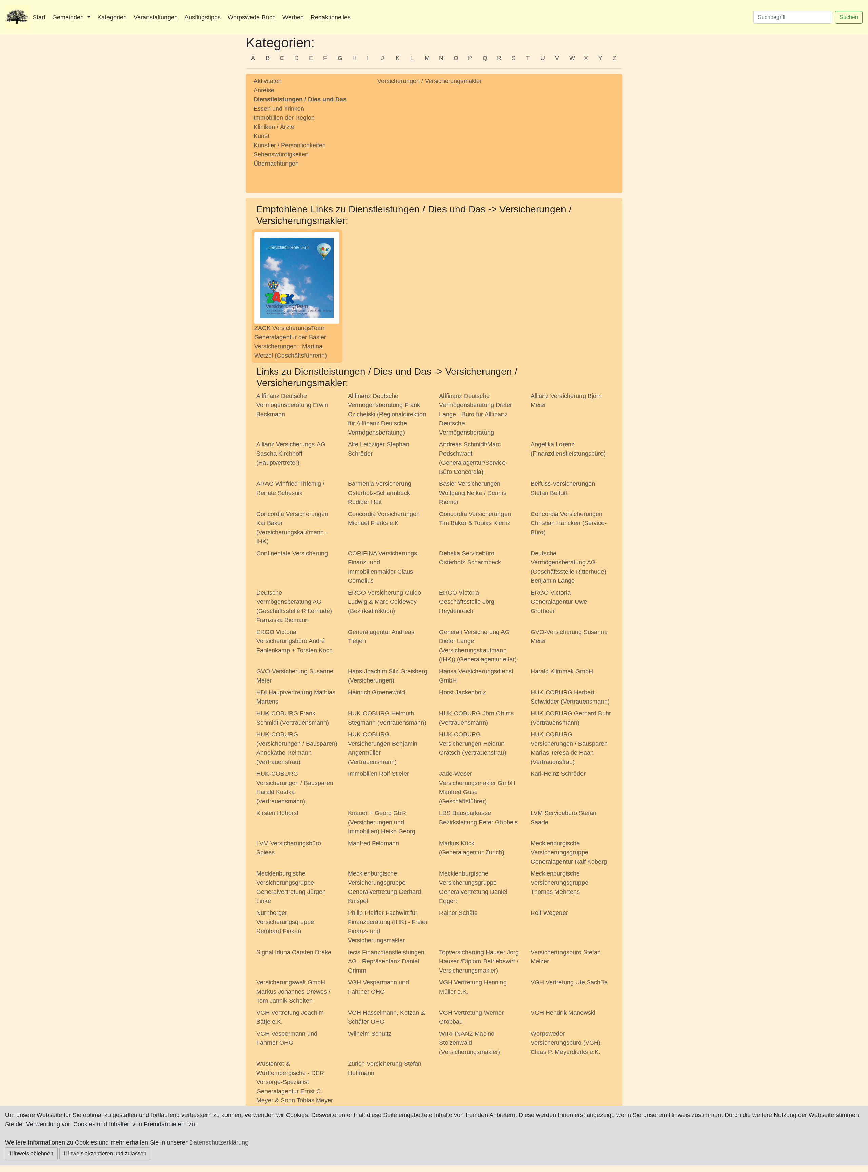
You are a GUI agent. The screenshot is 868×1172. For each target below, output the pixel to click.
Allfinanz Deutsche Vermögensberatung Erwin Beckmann (292, 405)
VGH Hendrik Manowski (563, 1012)
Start (39, 17)
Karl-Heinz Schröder (558, 773)
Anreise (264, 90)
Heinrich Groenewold (376, 692)
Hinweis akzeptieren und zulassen (105, 1153)
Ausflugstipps (202, 17)
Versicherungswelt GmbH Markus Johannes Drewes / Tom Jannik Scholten (293, 991)
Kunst (261, 136)
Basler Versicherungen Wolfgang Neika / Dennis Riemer (472, 492)
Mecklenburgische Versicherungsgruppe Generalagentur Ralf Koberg (569, 852)
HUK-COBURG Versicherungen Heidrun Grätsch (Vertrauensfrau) (472, 743)
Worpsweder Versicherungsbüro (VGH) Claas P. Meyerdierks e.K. (565, 1042)
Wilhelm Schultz (369, 1033)
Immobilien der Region (284, 117)
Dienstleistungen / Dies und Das (300, 99)
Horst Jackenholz (462, 692)
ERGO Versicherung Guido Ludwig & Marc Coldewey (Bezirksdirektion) (384, 601)
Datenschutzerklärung (219, 1142)
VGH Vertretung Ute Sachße (569, 982)
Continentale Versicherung (292, 553)
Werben (293, 17)
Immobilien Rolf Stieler (378, 773)
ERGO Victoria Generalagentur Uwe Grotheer (559, 601)
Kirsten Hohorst (277, 813)
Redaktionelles (331, 17)
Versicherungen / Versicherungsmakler (429, 81)
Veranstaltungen (156, 17)
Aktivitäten (268, 81)
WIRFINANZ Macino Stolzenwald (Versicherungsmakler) (469, 1042)
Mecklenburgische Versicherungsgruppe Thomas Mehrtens (559, 882)
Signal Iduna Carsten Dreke (293, 952)
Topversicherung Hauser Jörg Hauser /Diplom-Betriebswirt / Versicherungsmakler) (479, 961)
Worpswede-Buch (252, 17)
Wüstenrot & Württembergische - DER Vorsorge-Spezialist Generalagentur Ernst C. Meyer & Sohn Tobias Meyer (294, 1082)
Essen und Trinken (279, 108)
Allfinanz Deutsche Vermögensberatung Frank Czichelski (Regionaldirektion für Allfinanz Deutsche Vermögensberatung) (387, 414)
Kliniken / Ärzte (274, 126)
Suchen (849, 17)
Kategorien (112, 17)
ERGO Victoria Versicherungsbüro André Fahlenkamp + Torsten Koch (294, 641)
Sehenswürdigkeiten (281, 154)
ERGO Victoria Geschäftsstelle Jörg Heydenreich (466, 601)
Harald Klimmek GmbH (562, 671)
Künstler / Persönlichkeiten (290, 145)
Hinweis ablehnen (31, 1153)
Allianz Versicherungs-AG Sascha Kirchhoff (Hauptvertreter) (291, 453)
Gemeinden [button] (68, 17)
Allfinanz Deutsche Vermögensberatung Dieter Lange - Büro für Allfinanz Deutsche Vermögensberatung (475, 414)
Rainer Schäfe (458, 912)
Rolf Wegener (549, 912)
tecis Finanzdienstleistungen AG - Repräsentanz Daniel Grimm (386, 961)
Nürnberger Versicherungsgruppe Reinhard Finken (285, 922)
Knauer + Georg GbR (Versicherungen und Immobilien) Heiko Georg (381, 822)
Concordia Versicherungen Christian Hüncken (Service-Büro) (569, 523)
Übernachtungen (276, 163)
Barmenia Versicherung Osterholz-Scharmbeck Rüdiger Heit (379, 492)
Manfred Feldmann (373, 843)
